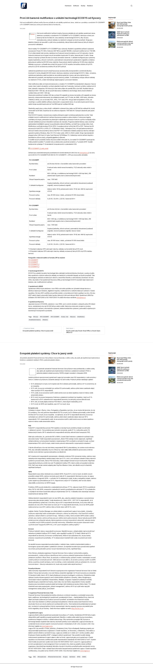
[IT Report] (24, 5)
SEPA (84, 656)
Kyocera (73, 316)
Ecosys (36, 316)
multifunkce (81, 316)
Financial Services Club (55, 656)
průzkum (72, 656)
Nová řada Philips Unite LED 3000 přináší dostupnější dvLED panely (124, 24)
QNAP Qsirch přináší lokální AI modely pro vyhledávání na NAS (123, 33)
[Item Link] (111, 25)
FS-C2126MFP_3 (33, 267)
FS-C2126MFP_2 (33, 264)
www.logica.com (47, 626)
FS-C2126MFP (33, 262)
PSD (79, 656)
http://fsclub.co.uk (77, 608)
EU (35, 656)
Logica (65, 656)
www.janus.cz (84, 153)
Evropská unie (42, 656)
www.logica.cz (85, 651)
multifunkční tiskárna (35, 319)
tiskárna (45, 319)
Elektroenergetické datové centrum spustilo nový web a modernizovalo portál (125, 43)
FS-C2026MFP (33, 260)
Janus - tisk (65, 316)
